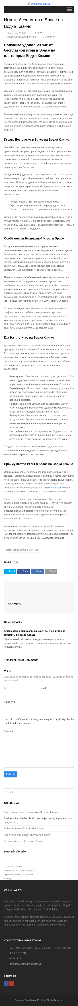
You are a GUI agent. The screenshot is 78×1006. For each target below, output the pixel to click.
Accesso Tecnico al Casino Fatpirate (23, 841)
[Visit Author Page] (39, 592)
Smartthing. (30, 1000)
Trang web (9, 701)
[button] (10, 571)
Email (43, 688)
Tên (6, 688)
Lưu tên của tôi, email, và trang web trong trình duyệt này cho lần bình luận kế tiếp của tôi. (39, 721)
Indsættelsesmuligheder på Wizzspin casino (27, 834)
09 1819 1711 (16, 958)
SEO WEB (39, 33)
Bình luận (9, 731)
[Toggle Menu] (69, 9)
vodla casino (58, 487)
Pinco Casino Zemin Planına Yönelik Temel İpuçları (31, 812)
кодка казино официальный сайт (23, 550)
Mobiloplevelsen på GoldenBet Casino (24, 828)
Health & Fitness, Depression (21, 37)
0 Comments (49, 37)
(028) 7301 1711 (17, 953)
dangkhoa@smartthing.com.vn (25, 963)
